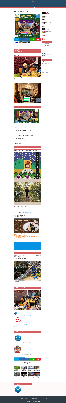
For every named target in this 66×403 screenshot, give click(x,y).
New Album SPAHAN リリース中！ (33, 7)
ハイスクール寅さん (44, 53)
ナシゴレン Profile (44, 74)
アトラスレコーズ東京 (32, 401)
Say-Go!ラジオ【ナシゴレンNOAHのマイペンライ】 (20, 357)
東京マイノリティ (44, 55)
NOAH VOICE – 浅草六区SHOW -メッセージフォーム (46, 70)
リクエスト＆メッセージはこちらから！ (27, 315)
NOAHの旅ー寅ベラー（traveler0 (45, 45)
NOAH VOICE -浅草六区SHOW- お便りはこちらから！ (27, 354)
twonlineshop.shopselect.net (27, 212)
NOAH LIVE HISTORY (28, 398)
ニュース (43, 61)
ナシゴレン (43, 51)
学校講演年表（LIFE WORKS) (35, 398)
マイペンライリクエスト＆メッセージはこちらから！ (27, 342)
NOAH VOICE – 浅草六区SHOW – (45, 43)
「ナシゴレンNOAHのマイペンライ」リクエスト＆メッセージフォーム (46, 64)
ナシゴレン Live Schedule (45, 72)
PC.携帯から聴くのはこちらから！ (27, 324)
